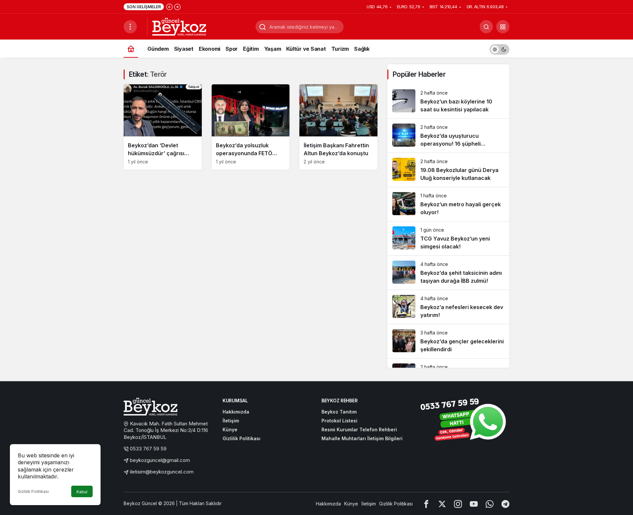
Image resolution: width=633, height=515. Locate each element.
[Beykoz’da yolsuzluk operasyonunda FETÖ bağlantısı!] (251, 127)
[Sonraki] (177, 6)
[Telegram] (505, 503)
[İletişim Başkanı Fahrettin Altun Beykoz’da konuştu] (338, 127)
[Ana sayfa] (131, 48)
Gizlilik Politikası (33, 491)
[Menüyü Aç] (130, 26)
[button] (502, 26)
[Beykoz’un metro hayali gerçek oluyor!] (448, 204)
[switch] (499, 49)
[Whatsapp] (490, 503)
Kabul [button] (81, 491)
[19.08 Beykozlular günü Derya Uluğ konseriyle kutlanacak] (448, 170)
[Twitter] (442, 503)
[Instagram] (458, 503)
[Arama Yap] (486, 26)
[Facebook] (426, 503)
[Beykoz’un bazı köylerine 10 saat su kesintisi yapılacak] (448, 101)
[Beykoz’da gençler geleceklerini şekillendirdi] (448, 341)
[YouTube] (474, 503)
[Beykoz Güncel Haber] (179, 26)
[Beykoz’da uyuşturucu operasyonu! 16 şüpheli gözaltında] (448, 136)
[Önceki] (169, 6)
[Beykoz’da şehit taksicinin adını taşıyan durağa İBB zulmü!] (448, 273)
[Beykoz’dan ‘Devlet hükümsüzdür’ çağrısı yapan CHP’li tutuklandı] (163, 127)
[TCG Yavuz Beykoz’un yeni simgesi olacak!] (448, 238)
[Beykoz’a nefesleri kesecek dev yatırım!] (448, 307)
